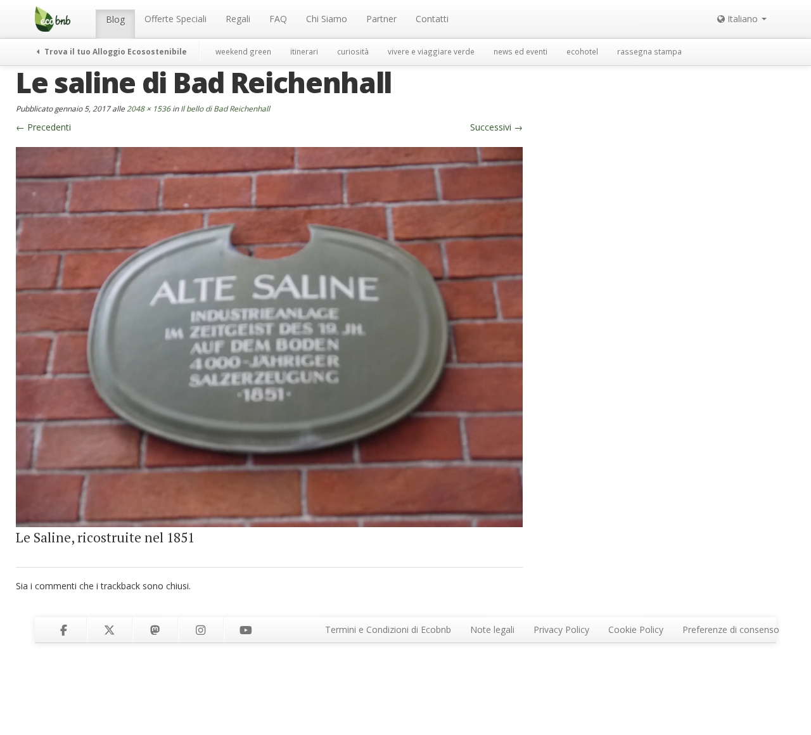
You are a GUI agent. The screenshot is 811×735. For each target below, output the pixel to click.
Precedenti (43, 127)
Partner (381, 19)
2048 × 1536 (148, 108)
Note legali (492, 629)
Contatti (432, 19)
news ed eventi (520, 51)
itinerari (304, 51)
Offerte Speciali (175, 19)
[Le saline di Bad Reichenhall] (269, 335)
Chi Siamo (326, 19)
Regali (238, 19)
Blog (115, 19)
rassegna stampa (649, 51)
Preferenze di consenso (730, 629)
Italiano (742, 19)
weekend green (243, 51)
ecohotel (582, 51)
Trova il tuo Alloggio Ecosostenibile (114, 51)
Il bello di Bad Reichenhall (225, 108)
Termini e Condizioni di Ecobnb (388, 629)
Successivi (496, 127)
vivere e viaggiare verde (431, 51)
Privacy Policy (561, 629)
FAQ (278, 19)
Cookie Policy (635, 629)
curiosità (353, 51)
